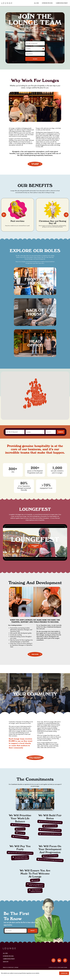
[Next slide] (66, 214)
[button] (25, 407)
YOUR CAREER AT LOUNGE (35, 164)
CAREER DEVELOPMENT (62, 3)
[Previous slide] (3, 214)
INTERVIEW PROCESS (47, 3)
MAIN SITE (5, 961)
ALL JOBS (36, 3)
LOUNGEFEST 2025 (35, 546)
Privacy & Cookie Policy (8, 967)
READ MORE (35, 654)
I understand (64, 973)
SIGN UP (32, 930)
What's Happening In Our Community (35, 757)
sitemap (16, 967)
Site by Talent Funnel (62, 967)
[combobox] (26, 432)
